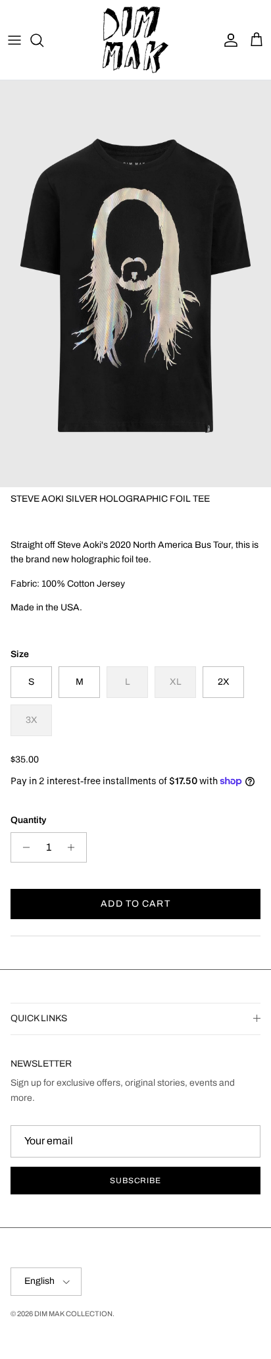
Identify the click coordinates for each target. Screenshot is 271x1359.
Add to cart (135, 904)
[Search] (43, 40)
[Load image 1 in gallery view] (135, 283)
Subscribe (136, 1180)
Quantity (28, 820)
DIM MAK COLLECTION (73, 1314)
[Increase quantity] (74, 847)
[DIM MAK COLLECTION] (135, 40)
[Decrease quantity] (22, 847)
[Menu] (14, 40)
